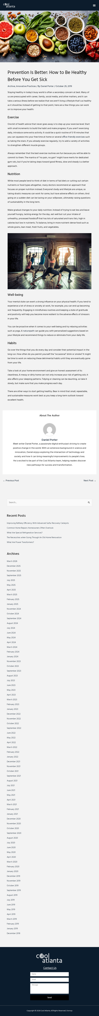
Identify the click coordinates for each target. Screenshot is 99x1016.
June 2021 (11, 790)
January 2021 (12, 814)
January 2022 (12, 757)
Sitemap (69, 1010)
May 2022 (11, 737)
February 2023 (13, 704)
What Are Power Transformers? (20, 542)
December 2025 (13, 566)
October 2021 (12, 771)
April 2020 (11, 857)
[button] (94, 5)
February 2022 (13, 752)
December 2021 (13, 761)
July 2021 (11, 785)
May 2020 (11, 852)
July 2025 (11, 580)
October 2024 (13, 613)
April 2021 (11, 800)
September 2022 (14, 728)
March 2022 (12, 747)
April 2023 (11, 695)
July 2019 (11, 900)
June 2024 (11, 633)
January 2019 (12, 928)
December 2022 (13, 714)
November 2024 (14, 609)
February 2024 (13, 652)
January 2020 (12, 871)
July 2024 (11, 628)
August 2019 (12, 895)
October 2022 (13, 723)
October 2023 (13, 666)
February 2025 (13, 599)
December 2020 (14, 819)
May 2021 (11, 795)
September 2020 (14, 833)
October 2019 (12, 885)
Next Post (90, 481)
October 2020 (13, 828)
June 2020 (11, 847)
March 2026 (12, 561)
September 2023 (14, 671)
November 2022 (14, 718)
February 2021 (13, 809)
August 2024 (12, 623)
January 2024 (12, 656)
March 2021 (12, 804)
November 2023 (14, 661)
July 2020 (11, 842)
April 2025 (11, 590)
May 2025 (11, 585)
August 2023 (12, 675)
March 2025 (12, 594)
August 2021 (12, 780)
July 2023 (11, 680)
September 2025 (14, 575)
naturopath (28, 331)
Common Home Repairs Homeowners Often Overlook (30, 528)
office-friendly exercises (73, 137)
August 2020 (12, 838)
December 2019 (13, 876)
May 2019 (11, 909)
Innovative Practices (26, 86)
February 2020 (13, 866)
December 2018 (13, 933)
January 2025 (12, 604)
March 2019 (12, 919)
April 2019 (11, 914)
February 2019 (13, 924)
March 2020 (12, 862)
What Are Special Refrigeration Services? (24, 532)
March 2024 (12, 647)
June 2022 (11, 733)
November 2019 (13, 881)
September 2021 (14, 776)
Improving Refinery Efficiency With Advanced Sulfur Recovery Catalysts (38, 523)
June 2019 (11, 904)
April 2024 (11, 642)
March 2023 (12, 699)
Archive (11, 86)
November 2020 (14, 823)
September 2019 (14, 890)
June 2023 (11, 685)
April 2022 (11, 742)
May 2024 (11, 637)
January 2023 (12, 709)
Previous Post (11, 481)
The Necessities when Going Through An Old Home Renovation (34, 537)
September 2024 (14, 618)
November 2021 (13, 766)
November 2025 (14, 571)
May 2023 (11, 690)
